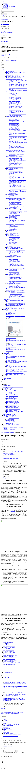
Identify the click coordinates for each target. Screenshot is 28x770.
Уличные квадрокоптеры (15, 286)
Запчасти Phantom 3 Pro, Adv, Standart (18, 142)
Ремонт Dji (9, 307)
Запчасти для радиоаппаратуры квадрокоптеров (17, 206)
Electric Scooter (12, 243)
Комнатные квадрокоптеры (16, 285)
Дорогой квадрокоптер (14, 164)
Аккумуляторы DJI (13, 259)
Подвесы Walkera (13, 226)
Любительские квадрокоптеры (13, 283)
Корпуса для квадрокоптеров (16, 146)
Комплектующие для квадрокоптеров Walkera (15, 126)
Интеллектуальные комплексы (13, 77)
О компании (6, 1)
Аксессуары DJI (13, 270)
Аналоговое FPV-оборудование (17, 220)
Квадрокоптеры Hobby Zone (16, 106)
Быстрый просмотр (11, 313)
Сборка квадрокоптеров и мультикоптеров (16, 301)
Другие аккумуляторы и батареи (17, 268)
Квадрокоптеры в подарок (15, 158)
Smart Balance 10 (13, 240)
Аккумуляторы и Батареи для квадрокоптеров (13, 257)
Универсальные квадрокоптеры (17, 287)
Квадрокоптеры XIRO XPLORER (17, 114)
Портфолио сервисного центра (13, 305)
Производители (7, 728)
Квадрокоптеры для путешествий (17, 160)
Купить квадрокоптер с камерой (14, 79)
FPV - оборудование (11, 217)
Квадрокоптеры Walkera (15, 98)
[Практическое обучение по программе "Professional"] (16, 345)
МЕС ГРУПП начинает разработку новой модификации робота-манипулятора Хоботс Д (15, 687)
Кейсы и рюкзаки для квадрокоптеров (15, 250)
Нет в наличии (9, 672)
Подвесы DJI (12, 225)
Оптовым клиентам (8, 725)
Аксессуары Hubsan (14, 273)
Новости (5, 727)
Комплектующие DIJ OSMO (19, 121)
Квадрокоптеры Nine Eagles (16, 111)
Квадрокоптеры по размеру (13, 274)
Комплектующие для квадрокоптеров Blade (14, 129)
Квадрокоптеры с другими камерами (18, 297)
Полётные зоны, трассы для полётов (15, 76)
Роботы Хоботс (10, 71)
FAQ (4, 723)
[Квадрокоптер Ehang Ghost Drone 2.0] (13, 451)
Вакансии (5, 8)
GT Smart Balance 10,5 (14, 237)
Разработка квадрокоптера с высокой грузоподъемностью (15, 359)
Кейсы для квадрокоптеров (15, 251)
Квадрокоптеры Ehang (14, 112)
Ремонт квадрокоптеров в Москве (14, 300)
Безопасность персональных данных (12, 734)
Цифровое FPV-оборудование (16, 218)
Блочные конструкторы (12, 231)
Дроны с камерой (10, 291)
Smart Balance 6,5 (13, 242)
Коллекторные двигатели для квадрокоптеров (16, 154)
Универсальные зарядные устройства (18, 211)
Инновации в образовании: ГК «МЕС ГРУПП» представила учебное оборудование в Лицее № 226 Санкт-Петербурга (14, 699)
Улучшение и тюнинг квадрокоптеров (15, 303)
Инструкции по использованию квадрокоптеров (15, 721)
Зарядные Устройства (11, 208)
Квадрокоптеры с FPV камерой (16, 82)
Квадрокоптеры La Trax (15, 107)
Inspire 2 (14, 95)
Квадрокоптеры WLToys (15, 103)
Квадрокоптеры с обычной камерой (18, 84)
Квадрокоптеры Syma (14, 102)
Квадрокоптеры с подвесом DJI (17, 292)
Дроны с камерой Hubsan (15, 295)
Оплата (5, 3)
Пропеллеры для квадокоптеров (17, 149)
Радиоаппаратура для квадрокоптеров (15, 198)
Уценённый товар (13, 161)
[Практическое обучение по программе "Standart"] (16, 312)
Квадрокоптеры (10, 92)
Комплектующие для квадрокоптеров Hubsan (15, 123)
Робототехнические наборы (13, 247)
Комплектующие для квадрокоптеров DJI (14, 120)
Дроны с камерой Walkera (15, 294)
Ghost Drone (12, 511)
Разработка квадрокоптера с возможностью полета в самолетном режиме (15, 364)
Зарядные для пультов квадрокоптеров (14, 215)
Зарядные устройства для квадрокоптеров (15, 213)
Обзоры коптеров (7, 730)
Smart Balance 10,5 (13, 239)
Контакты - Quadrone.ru (9, 429)
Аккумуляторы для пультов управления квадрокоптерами (16, 265)
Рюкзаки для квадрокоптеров (16, 252)
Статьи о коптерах (7, 729)
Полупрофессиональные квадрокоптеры (16, 288)
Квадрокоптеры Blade (14, 101)
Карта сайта (6, 732)
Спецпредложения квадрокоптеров (15, 156)
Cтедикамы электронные (12, 194)
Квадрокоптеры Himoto (15, 110)
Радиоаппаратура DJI (14, 200)
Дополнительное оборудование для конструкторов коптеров (17, 189)
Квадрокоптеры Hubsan (15, 97)
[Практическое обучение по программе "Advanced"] (14, 336)
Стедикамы (12, 195)
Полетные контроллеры (15, 171)
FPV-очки (11, 221)
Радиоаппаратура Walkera (15, 199)
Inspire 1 (14, 94)
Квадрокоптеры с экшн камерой (17, 296)
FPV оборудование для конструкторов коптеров (15, 184)
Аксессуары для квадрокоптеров (14, 269)
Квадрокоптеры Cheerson (15, 104)
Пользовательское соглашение (10, 736)
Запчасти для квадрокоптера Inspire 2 (18, 136)
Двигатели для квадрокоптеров (16, 147)
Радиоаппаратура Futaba (15, 202)
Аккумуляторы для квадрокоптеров (18, 263)
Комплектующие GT (17, 238)
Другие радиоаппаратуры (15, 204)
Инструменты (9, 234)
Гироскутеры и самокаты (12, 235)
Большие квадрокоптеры (15, 279)
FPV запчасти (12, 222)
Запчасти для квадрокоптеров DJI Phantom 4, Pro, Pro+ (17, 140)
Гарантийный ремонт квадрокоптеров (15, 304)
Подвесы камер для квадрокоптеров (15, 224)
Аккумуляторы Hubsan (14, 260)
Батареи (11, 266)
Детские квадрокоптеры (15, 165)
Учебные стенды (10, 73)
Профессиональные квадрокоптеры (15, 290)
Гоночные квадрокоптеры (15, 159)
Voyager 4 (14, 99)
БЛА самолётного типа (12, 75)
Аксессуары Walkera (14, 272)
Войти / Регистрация (6, 54)
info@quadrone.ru (5, 24)
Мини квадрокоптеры (14, 275)
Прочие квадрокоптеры (15, 115)
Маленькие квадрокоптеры (15, 277)
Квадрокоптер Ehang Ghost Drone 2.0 (11, 458)
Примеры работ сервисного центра (15, 308)
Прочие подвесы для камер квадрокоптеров (15, 228)
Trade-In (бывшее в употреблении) (14, 167)
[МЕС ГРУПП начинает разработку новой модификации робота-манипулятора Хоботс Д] (15, 683)
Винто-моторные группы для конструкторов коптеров (16, 182)
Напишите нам (4, 19)
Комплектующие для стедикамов (17, 196)
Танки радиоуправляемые (12, 233)
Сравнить (8, 314)
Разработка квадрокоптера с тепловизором (16, 361)
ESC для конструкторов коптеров (17, 180)
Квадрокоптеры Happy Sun (15, 108)
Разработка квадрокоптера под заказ (15, 354)
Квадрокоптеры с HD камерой (16, 85)
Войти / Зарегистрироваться (10, 60)
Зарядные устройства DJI (15, 209)
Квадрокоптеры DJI (14, 93)
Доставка (5, 4)
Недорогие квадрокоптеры (15, 163)
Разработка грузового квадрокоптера (15, 373)
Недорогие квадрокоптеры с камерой (18, 90)
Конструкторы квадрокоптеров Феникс (16, 72)
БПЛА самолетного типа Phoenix (14, 248)
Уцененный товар (10, 230)
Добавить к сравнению (9, 454)
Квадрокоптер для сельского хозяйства (15, 374)
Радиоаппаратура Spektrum (15, 203)
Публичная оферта (8, 733)
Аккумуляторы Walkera (15, 261)
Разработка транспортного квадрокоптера (16, 371)
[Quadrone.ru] (4, 15)
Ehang (7, 677)
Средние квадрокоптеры (15, 278)
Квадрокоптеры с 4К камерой (16, 86)
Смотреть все (4, 708)
